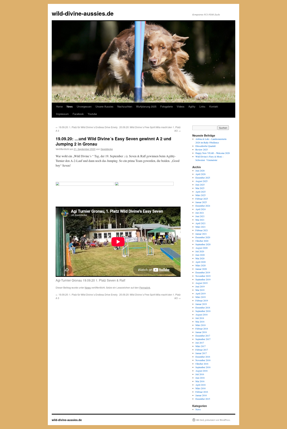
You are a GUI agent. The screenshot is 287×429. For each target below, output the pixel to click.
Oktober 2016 (201, 363)
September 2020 (202, 244)
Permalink (144, 287)
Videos (180, 106)
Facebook (78, 114)
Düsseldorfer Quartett (205, 145)
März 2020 (200, 265)
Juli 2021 (199, 212)
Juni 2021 (200, 216)
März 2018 (200, 325)
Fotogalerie (166, 106)
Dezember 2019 (202, 272)
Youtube (92, 114)
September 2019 (202, 279)
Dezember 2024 (202, 205)
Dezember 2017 (202, 335)
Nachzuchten (124, 106)
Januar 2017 (201, 353)
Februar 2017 (201, 349)
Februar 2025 (201, 198)
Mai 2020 (199, 258)
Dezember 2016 (202, 356)
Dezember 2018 (202, 307)
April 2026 (200, 174)
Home (59, 106)
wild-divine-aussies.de (83, 13)
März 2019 (200, 296)
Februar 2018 (201, 328)
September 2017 (202, 339)
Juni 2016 (200, 377)
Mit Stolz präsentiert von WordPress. (213, 419)
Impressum (62, 114)
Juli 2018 (199, 318)
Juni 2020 (200, 254)
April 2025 (200, 191)
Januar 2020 (201, 268)
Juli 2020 (199, 251)
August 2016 (201, 370)
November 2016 (202, 360)
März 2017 (200, 346)
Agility (191, 106)
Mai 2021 (199, 219)
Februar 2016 (201, 391)
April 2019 (200, 293)
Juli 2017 (199, 342)
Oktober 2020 (201, 240)
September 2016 (202, 367)
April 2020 (200, 261)
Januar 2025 (201, 202)
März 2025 (200, 195)
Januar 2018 (201, 332)
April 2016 (200, 384)
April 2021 (200, 223)
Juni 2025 (200, 184)
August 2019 (201, 282)
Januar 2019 (201, 304)
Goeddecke (107, 149)
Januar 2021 (201, 233)
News (70, 106)
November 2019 (202, 275)
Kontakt (213, 106)
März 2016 (200, 388)
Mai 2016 (199, 381)
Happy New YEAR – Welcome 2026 (212, 153)
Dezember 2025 (202, 177)
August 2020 (201, 247)
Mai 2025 (199, 188)
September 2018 (202, 311)
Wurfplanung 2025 (146, 106)
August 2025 (201, 181)
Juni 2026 (200, 170)
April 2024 (200, 209)
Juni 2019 (200, 286)
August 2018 (201, 314)
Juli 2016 (199, 374)
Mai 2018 (199, 321)
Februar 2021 (201, 230)
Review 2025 (201, 149)
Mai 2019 (199, 289)
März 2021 (200, 226)
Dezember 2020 (202, 237)
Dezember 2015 (202, 398)
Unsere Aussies (104, 106)
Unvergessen (84, 106)
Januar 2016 (201, 395)
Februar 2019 (201, 300)
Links (202, 106)
